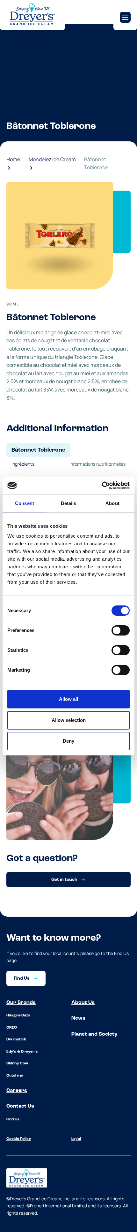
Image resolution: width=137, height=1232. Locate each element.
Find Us (12, 1119)
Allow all (68, 699)
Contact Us (20, 1106)
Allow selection (69, 720)
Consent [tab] (24, 503)
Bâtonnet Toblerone (96, 163)
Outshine (14, 1076)
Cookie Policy (18, 1139)
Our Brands (21, 1002)
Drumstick (16, 1039)
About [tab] (112, 503)
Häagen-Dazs (18, 1015)
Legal (76, 1139)
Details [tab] (68, 503)
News (78, 1018)
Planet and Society (94, 1034)
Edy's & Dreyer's (22, 1052)
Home (13, 159)
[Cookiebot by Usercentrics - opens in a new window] (102, 485)
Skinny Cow (17, 1063)
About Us (83, 1002)
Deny (68, 741)
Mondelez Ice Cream (52, 159)
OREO (11, 1028)
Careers (16, 1090)
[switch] (121, 630)
